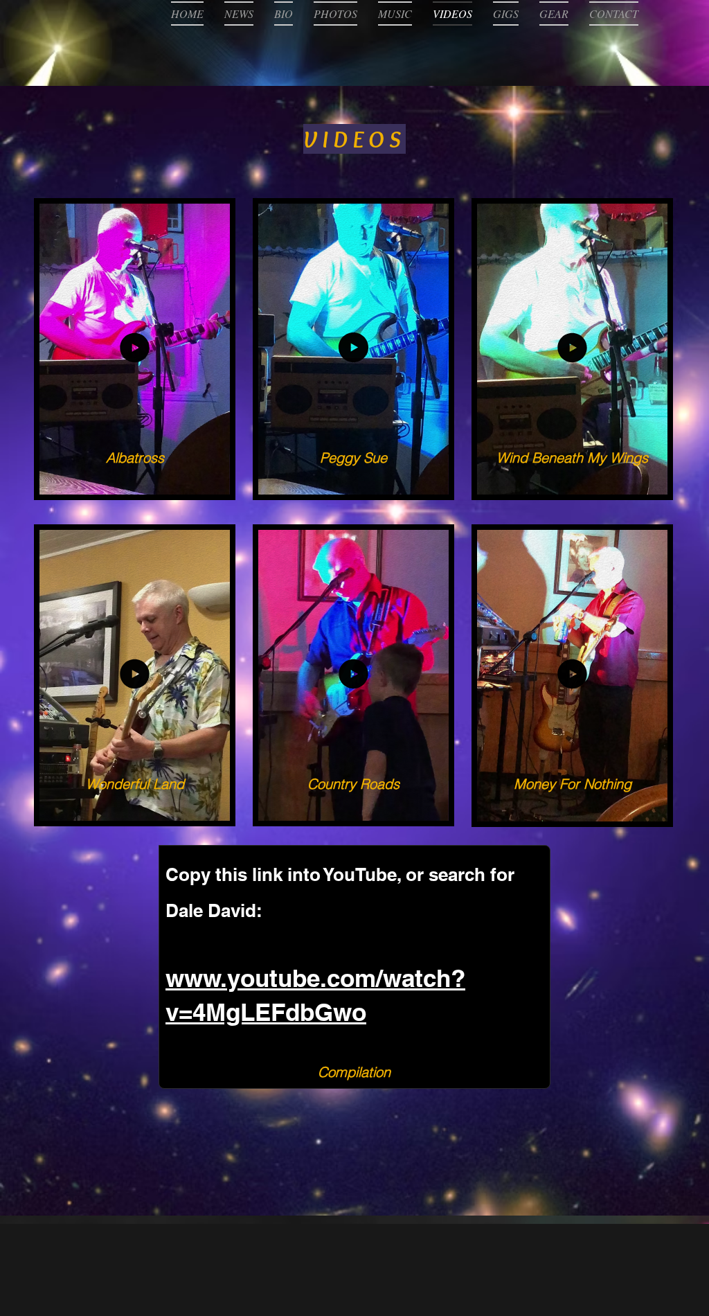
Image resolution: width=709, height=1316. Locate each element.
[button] (213, 478)
